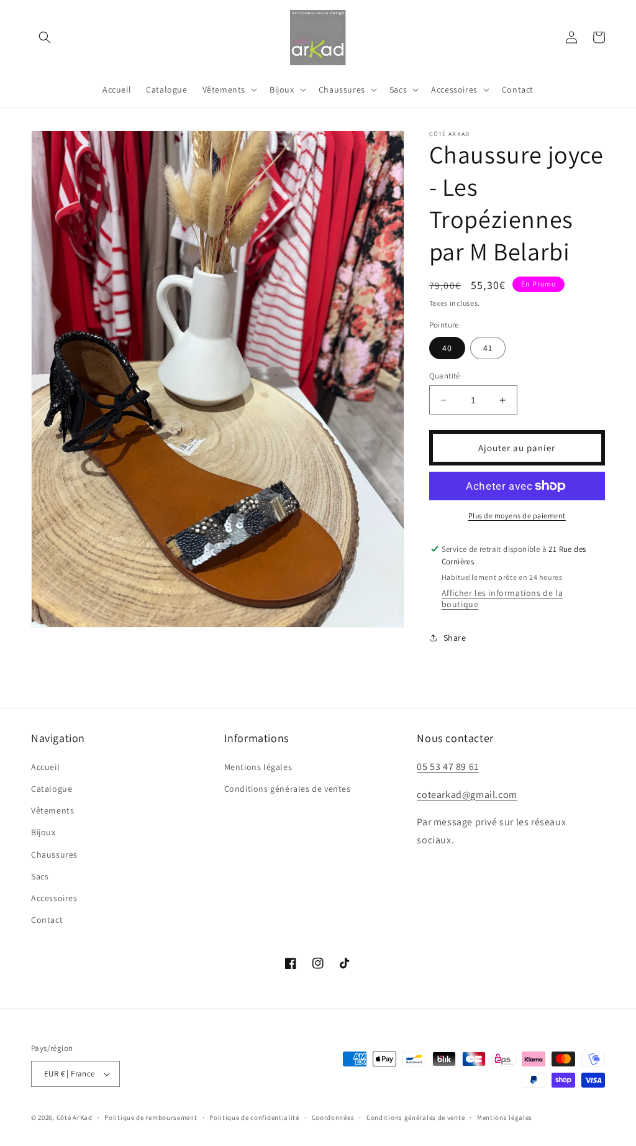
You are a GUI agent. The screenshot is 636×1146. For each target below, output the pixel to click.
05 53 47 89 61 (447, 766)
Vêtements (52, 810)
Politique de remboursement (150, 1117)
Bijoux (43, 832)
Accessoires (54, 898)
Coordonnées (333, 1117)
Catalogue (51, 788)
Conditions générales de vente (415, 1117)
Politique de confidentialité (254, 1117)
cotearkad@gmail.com (467, 794)
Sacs (39, 876)
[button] (44, 37)
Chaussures (54, 854)
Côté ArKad (75, 1117)
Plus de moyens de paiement (517, 515)
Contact (47, 919)
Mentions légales (258, 766)
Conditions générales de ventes (287, 788)
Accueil (45, 766)
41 (488, 348)
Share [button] (454, 637)
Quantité (444, 375)
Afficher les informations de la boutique (502, 598)
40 (447, 348)
